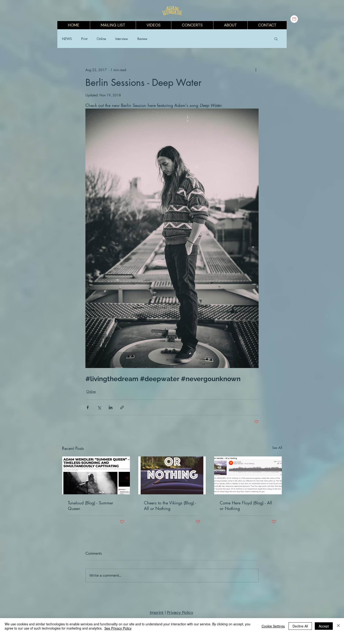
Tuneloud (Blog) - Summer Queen (90, 505)
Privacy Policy (180, 612)
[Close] (338, 626)
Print (84, 39)
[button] (276, 38)
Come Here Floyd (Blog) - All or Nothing (246, 505)
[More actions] (256, 70)
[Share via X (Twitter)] (99, 407)
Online (101, 39)
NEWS (67, 39)
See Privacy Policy (118, 628)
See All (277, 447)
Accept (324, 626)
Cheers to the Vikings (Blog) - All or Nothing (170, 505)
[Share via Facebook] (87, 407)
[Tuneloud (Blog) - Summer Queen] (96, 475)
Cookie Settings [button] (273, 626)
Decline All (300, 626)
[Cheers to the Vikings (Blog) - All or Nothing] (172, 475)
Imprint (157, 612)
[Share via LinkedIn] (110, 407)
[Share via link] (122, 407)
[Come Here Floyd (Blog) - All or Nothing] (248, 475)
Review (142, 39)
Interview (121, 39)
